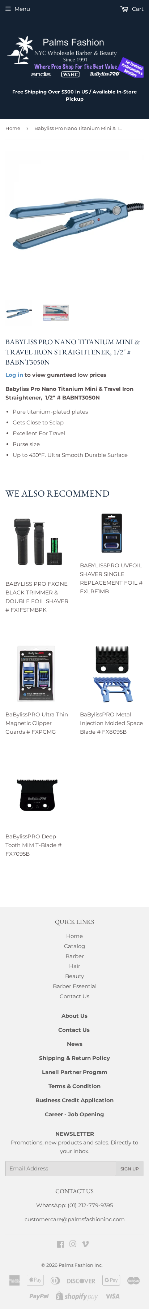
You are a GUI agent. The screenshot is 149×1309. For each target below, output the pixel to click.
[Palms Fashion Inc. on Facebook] (60, 1245)
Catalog (74, 946)
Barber (74, 956)
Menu (22, 8)
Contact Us (74, 996)
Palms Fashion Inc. (81, 1265)
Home (12, 128)
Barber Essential (75, 986)
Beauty (74, 976)
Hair (74, 966)
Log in (14, 374)
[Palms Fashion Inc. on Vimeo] (85, 1245)
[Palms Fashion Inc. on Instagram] (73, 1245)
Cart (137, 8)
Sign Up (129, 1168)
